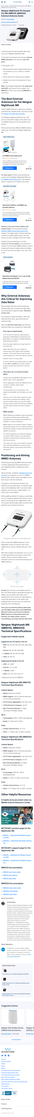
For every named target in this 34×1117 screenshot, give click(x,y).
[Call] (29, 2)
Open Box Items (5, 1084)
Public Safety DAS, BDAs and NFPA (10, 1079)
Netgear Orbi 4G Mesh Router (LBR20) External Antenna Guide (12, 1030)
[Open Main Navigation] (2, 2)
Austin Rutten (10, 19)
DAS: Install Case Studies (8, 1077)
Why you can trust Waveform (8, 22)
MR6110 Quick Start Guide (11, 872)
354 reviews (14, 158)
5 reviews (13, 209)
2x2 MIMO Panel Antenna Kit (11, 179)
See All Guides (16, 1039)
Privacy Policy (5, 1086)
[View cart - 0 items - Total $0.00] (5, 2)
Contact (3, 1063)
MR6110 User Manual (10, 875)
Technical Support (6, 1061)
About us (3, 1059)
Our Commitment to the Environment (10, 1070)
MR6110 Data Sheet (9, 878)
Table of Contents (6, 44)
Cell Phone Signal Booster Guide (9, 1072)
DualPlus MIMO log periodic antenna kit (14, 231)
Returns (3, 1068)
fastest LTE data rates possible (14, 114)
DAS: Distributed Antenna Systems (10, 1075)
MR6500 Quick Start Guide (12, 888)
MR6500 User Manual (10, 891)
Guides (6, 6)
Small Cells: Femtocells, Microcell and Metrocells (14, 1081)
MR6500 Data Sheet (10, 894)
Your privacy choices (6, 1088)
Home (2, 6)
